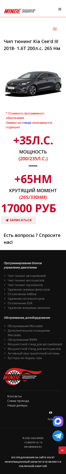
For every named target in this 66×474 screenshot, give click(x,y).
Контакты (14, 396)
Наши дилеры (17, 405)
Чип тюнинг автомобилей (27, 276)
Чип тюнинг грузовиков (25, 285)
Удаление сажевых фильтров (29, 289)
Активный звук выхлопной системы (33, 353)
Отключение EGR (20, 303)
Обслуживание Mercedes (25, 326)
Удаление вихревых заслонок (29, 308)
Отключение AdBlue (22, 294)
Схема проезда (18, 401)
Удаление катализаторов (26, 299)
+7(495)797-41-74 (33, 442)
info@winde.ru (33, 446)
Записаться (20, 220)
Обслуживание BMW (22, 340)
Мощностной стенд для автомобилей (35, 344)
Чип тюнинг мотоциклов (26, 280)
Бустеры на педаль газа (25, 358)
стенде (26, 122)
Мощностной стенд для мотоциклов (34, 349)
